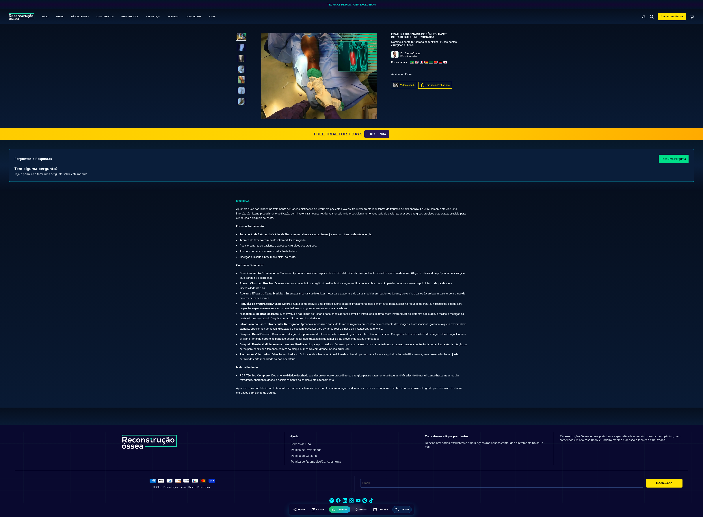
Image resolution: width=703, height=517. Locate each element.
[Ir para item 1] (241, 37)
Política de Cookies (304, 455)
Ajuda (212, 16)
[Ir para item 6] (241, 91)
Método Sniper (80, 16)
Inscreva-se (664, 483)
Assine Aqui (153, 16)
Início (45, 16)
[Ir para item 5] (241, 80)
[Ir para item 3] (241, 58)
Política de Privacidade (306, 449)
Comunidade (193, 16)
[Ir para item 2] (241, 47)
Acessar (173, 16)
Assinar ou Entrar (672, 16)
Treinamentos (130, 16)
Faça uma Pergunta (673, 158)
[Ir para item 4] (241, 69)
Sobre (60, 16)
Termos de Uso (301, 444)
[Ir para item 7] (241, 101)
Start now (378, 133)
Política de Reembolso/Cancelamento (316, 461)
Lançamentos (105, 16)
